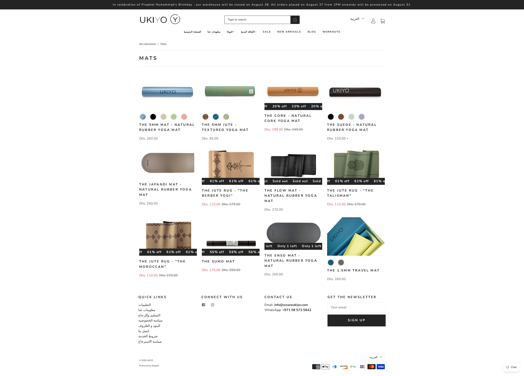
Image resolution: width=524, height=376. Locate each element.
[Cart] (382, 20)
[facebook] (203, 304)
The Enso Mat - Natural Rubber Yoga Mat (290, 260)
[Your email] (357, 307)
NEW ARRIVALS (289, 31)
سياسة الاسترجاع (150, 341)
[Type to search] (257, 20)
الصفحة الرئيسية (192, 31)
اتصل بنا (143, 331)
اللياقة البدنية (247, 31)
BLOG (312, 31)
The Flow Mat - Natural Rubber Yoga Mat (290, 195)
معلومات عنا (214, 31)
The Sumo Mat (218, 261)
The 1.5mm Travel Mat (353, 270)
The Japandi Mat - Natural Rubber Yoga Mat (165, 189)
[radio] (143, 116)
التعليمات (144, 305)
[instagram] (212, 304)
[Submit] (295, 20)
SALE (267, 31)
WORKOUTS (331, 31)
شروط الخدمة (148, 336)
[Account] (373, 20)
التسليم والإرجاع (149, 315)
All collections (147, 44)
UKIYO (150, 360)
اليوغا (230, 31)
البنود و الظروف (149, 326)
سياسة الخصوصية (150, 320)
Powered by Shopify (149, 365)
